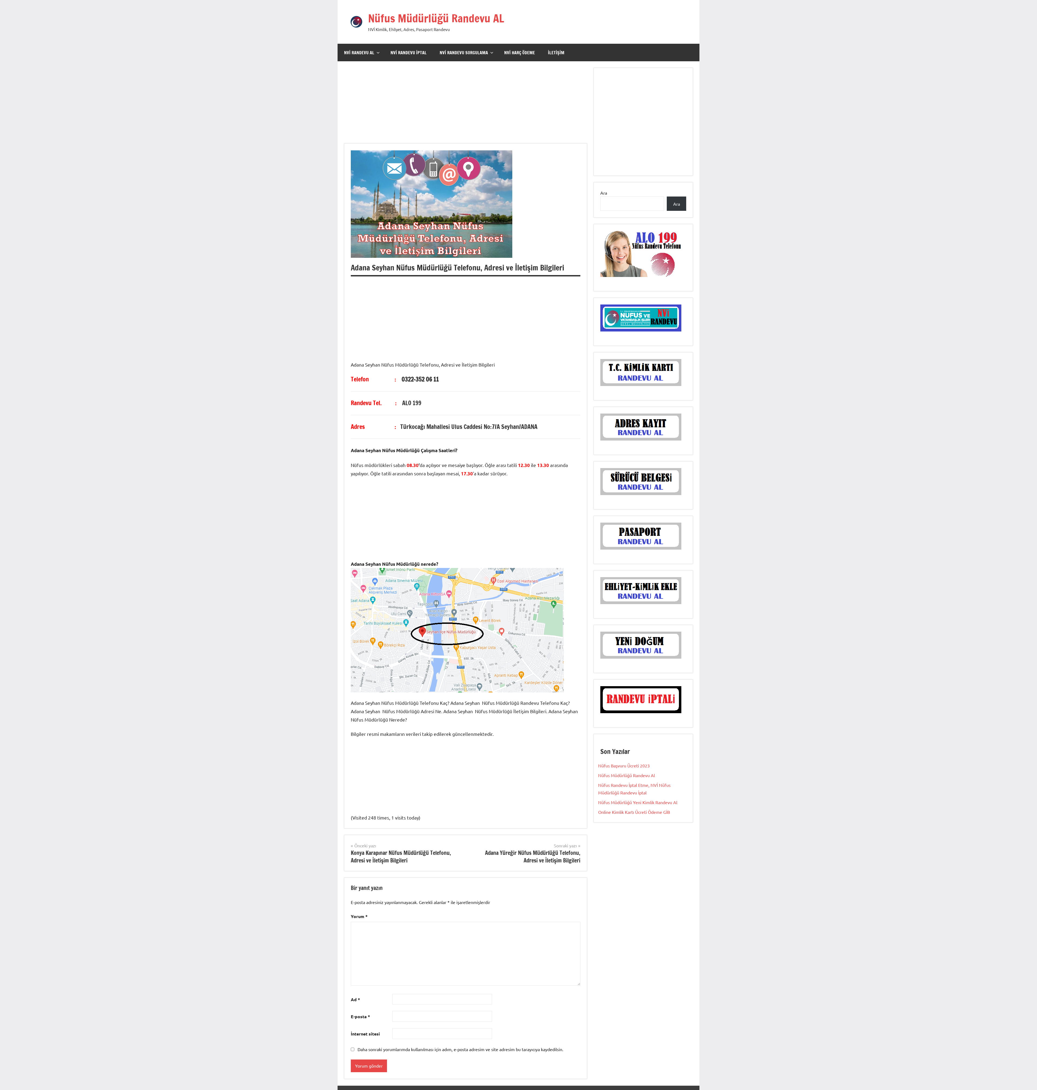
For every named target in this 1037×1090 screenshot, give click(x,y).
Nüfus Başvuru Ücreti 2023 (624, 765)
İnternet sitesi (365, 1034)
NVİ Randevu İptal (408, 53)
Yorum (359, 916)
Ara (603, 192)
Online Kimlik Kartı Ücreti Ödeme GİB (634, 812)
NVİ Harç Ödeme (519, 53)
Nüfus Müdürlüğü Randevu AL (436, 18)
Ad (355, 999)
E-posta (360, 1016)
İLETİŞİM (556, 53)
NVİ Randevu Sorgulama (464, 53)
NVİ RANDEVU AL (359, 53)
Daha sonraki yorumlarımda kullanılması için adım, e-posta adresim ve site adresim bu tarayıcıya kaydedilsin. (460, 1049)
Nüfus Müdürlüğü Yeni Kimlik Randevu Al (637, 802)
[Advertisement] (465, 105)
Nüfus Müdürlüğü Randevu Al (626, 775)
